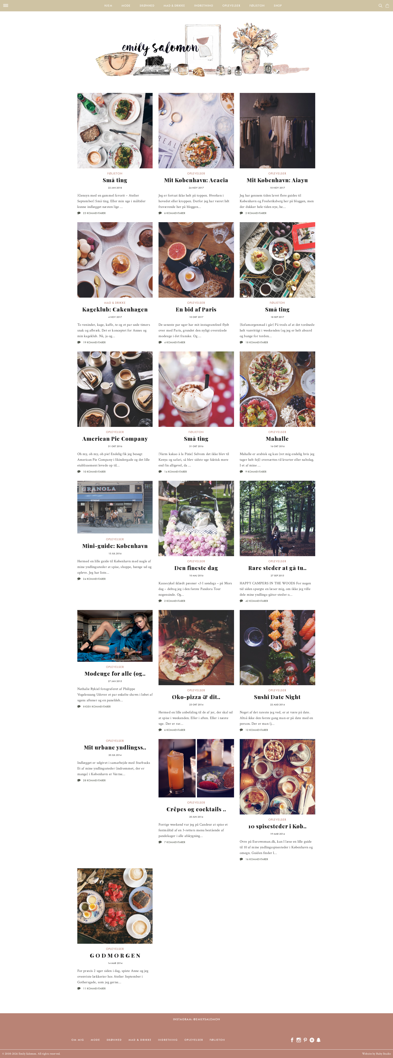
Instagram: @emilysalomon (196, 1019)
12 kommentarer (256, 730)
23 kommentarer (94, 213)
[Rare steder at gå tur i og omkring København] (277, 518)
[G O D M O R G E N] (115, 906)
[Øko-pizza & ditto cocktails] (196, 647)
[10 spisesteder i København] (277, 776)
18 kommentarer (256, 342)
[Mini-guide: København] (115, 507)
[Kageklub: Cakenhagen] (115, 260)
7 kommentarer (174, 842)
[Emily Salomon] (196, 44)
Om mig (77, 1040)
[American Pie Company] (115, 389)
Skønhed (147, 5)
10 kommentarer (94, 471)
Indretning (203, 5)
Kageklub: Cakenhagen (115, 309)
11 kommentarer (94, 988)
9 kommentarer (255, 471)
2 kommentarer (255, 213)
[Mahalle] (277, 389)
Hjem (108, 5)
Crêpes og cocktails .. (196, 809)
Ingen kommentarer (97, 706)
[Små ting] (115, 130)
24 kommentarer (94, 579)
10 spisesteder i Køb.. (277, 826)
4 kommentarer (174, 342)
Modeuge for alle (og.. (115, 673)
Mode (126, 5)
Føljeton (257, 5)
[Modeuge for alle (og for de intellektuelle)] (115, 636)
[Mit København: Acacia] (196, 130)
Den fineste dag (196, 567)
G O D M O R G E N (115, 955)
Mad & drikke (174, 5)
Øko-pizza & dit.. (196, 696)
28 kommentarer (94, 780)
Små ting (115, 180)
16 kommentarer (256, 859)
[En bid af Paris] (196, 260)
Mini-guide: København (115, 545)
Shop (278, 5)
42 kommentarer (256, 601)
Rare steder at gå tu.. (277, 567)
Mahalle (277, 438)
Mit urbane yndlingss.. (115, 747)
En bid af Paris (196, 309)
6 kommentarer (174, 213)
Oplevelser (231, 5)
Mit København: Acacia (196, 180)
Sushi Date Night (277, 696)
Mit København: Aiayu (277, 180)
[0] (387, 5)
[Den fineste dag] (196, 518)
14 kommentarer (175, 471)
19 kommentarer (94, 342)
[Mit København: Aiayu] (277, 130)
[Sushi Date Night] (277, 647)
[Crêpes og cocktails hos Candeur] (196, 768)
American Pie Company (115, 438)
